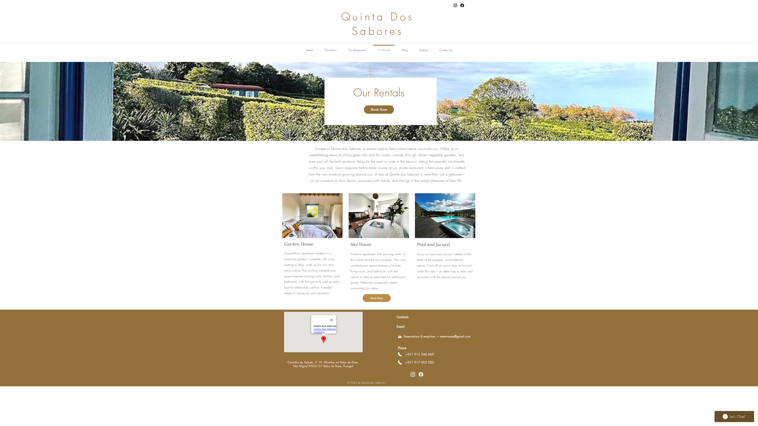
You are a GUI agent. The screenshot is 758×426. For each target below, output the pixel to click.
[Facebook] (462, 5)
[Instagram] (455, 5)
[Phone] (400, 354)
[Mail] (399, 336)
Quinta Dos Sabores (377, 23)
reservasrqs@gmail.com (455, 336)
